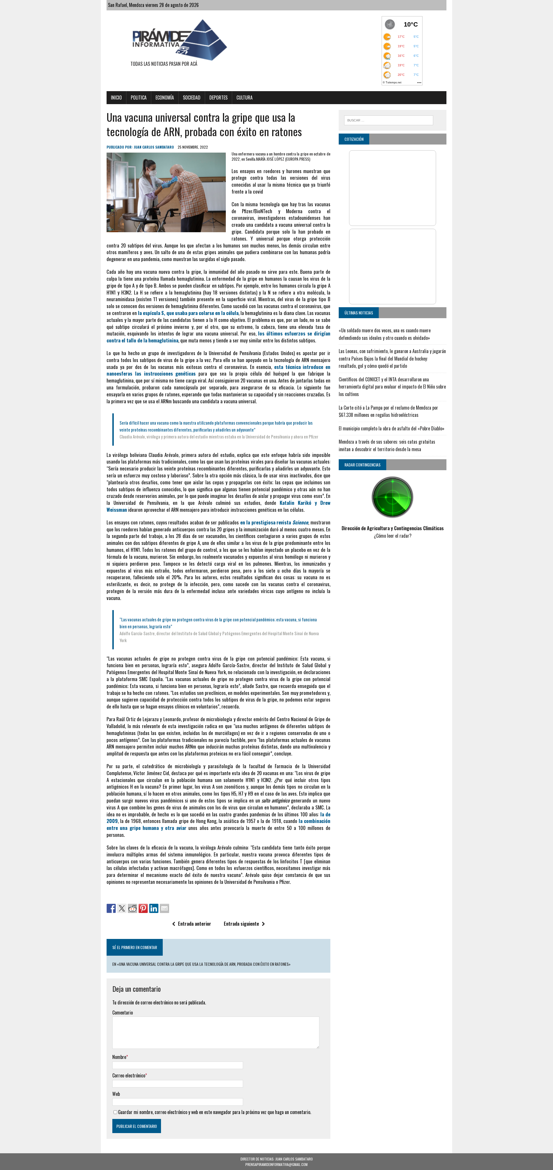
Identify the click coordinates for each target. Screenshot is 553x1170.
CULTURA (244, 97)
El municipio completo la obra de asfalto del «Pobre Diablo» (391, 428)
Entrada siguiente (241, 923)
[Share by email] (164, 908)
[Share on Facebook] (111, 908)
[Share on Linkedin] (153, 908)
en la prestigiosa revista (274, 522)
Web (116, 1093)
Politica (139, 97)
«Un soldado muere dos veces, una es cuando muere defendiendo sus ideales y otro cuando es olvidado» (385, 334)
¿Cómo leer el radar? (393, 535)
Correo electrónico (128, 1075)
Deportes (218, 97)
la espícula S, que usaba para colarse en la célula (188, 312)
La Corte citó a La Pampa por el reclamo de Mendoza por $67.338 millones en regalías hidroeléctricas (388, 411)
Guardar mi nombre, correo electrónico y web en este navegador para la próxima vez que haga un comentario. (214, 1112)
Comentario (122, 1012)
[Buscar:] (388, 119)
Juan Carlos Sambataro (154, 147)
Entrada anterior (194, 923)
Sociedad (191, 97)
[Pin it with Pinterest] (143, 908)
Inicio (116, 97)
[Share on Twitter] (121, 908)
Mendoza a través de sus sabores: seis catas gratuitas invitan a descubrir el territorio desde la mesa (387, 445)
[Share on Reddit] (132, 908)
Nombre (119, 1056)
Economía (165, 97)
